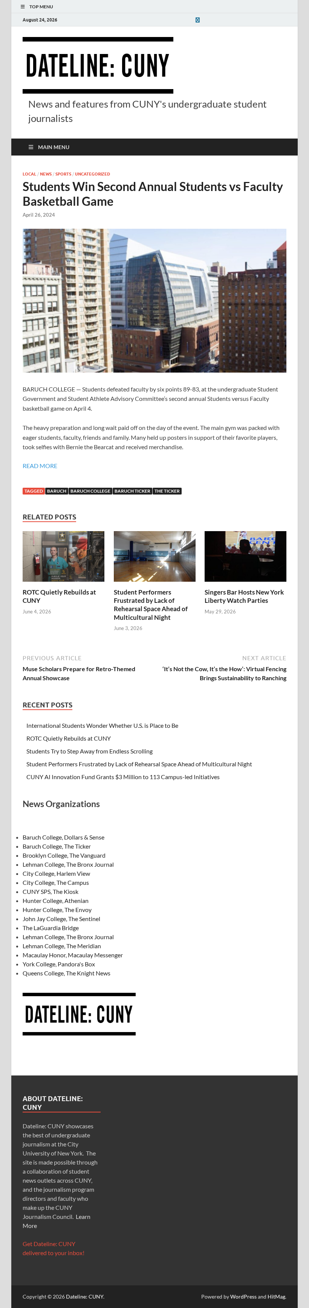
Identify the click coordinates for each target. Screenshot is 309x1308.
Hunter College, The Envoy (57, 909)
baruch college (90, 491)
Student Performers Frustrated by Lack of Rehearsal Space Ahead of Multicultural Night (151, 604)
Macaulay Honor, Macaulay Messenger (73, 954)
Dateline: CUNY (84, 1296)
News (46, 174)
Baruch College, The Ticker (57, 846)
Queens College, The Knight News (66, 973)
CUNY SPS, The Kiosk (50, 891)
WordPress (243, 1296)
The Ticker (167, 491)
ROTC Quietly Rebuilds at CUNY (68, 738)
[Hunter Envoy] (197, 19)
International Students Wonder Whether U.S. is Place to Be (102, 725)
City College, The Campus (56, 882)
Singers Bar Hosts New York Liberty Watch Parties (244, 596)
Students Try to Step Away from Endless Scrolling (89, 751)
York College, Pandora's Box (59, 964)
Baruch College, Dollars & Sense (63, 837)
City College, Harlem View (56, 873)
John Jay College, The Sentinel (61, 918)
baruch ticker (132, 491)
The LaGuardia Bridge (51, 927)
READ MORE (40, 465)
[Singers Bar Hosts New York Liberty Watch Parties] (245, 558)
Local (29, 174)
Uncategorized (92, 174)
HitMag (276, 1296)
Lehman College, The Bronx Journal (68, 864)
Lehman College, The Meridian (62, 945)
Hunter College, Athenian (56, 900)
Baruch (56, 491)
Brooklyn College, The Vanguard (64, 855)
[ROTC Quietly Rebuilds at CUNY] (63, 558)
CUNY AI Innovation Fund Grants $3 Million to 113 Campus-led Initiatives (123, 776)
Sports (63, 174)
